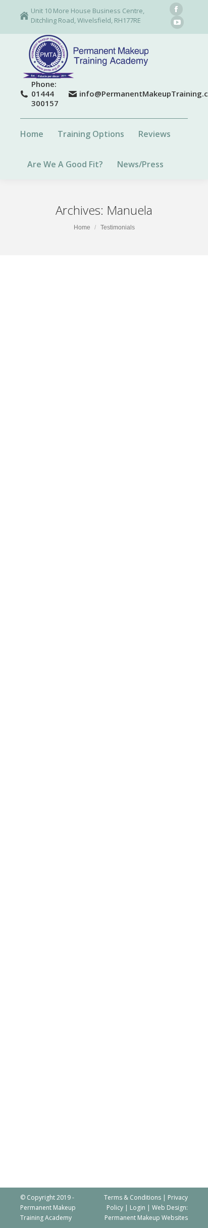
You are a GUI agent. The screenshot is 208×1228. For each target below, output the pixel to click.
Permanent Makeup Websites (146, 1217)
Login (137, 1207)
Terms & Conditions (132, 1197)
